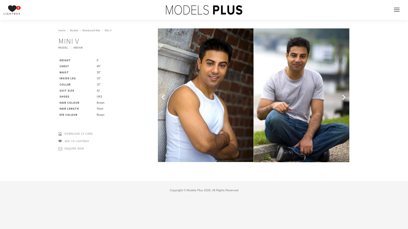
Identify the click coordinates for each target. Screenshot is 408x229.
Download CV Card (78, 133)
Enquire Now (74, 148)
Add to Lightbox (76, 141)
